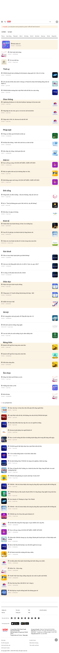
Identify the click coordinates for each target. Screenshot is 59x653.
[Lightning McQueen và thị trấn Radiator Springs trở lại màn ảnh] (55, 104)
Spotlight (10, 31)
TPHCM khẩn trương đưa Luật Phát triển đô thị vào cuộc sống (21, 90)
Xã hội (48, 36)
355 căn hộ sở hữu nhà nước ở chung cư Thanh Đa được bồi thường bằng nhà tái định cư (25, 82)
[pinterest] (22, 618)
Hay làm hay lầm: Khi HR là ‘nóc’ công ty (21, 583)
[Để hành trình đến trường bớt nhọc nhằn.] (4, 554)
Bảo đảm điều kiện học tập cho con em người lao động (25, 423)
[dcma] (32, 618)
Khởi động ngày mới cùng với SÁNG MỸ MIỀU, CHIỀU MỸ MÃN (21, 180)
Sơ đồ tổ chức (33, 640)
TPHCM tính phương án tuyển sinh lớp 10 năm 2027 (25, 476)
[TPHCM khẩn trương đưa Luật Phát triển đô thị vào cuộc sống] (55, 92)
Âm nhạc (7, 373)
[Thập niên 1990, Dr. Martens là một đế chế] (55, 121)
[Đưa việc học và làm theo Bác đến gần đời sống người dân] (4, 410)
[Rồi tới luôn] (55, 396)
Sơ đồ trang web (5, 642)
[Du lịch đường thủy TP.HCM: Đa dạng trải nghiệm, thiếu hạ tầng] (4, 463)
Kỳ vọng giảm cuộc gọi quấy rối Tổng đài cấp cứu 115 (18, 316)
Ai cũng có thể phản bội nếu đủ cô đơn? (14, 273)
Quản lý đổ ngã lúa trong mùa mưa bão (14, 345)
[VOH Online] (9, 22)
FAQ (29, 612)
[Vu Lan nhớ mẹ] (4, 62)
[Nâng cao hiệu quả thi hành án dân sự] (55, 136)
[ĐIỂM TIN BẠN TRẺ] (55, 303)
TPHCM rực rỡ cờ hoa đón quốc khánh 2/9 (22, 514)
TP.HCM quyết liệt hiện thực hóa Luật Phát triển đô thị (26, 446)
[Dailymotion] (38, 618)
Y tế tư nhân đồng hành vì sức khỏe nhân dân (23, 453)
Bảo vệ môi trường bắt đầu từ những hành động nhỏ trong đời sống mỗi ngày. (32, 437)
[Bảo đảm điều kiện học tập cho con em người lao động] (4, 424)
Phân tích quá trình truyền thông (12, 284)
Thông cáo (18, 612)
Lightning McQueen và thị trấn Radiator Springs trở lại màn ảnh (21, 102)
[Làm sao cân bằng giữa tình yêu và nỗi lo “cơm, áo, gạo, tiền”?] (55, 266)
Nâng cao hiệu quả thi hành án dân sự (14, 134)
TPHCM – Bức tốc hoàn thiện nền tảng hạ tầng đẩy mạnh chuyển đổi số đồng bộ (33, 484)
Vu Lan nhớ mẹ (14, 60)
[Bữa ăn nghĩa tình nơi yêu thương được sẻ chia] (55, 173)
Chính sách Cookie (5, 647)
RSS (29, 610)
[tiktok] (18, 618)
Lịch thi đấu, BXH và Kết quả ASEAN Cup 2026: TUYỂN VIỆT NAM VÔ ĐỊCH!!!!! (24, 26)
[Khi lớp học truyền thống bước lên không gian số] (4, 592)
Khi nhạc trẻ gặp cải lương (10, 212)
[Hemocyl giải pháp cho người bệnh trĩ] (4, 432)
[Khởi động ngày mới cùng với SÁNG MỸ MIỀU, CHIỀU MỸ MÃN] (55, 182)
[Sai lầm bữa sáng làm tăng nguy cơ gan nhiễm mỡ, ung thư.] (4, 524)
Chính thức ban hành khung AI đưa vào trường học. (18, 224)
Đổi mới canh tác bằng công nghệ (12, 325)
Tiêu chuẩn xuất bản (34, 645)
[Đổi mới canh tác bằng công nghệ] (55, 327)
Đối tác (3, 612)
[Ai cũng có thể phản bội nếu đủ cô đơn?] (55, 274)
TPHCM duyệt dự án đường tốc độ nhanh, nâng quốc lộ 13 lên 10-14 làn (23, 73)
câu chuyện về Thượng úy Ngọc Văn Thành (22, 499)
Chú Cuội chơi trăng (15, 52)
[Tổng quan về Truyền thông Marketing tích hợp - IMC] (55, 295)
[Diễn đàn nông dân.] (55, 364)
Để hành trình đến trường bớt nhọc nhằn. (22, 552)
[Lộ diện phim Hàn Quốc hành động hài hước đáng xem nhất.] (4, 563)
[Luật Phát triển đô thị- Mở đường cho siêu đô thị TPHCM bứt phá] (4, 417)
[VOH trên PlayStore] (25, 623)
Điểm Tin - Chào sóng (16, 568)
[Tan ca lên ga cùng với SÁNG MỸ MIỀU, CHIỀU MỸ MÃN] (55, 165)
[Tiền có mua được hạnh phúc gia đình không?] (55, 257)
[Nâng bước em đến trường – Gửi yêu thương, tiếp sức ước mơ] (55, 196)
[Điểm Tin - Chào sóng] (4, 570)
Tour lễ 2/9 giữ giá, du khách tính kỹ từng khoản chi (18, 232)
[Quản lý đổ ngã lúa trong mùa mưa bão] (55, 347)
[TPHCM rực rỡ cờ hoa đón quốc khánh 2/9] (4, 516)
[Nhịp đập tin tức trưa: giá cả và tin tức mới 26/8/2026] (55, 112)
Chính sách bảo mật (5, 645)
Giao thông (8, 36)
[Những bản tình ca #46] (55, 387)
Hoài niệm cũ (16, 43)
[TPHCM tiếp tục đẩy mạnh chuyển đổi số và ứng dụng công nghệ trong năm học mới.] (4, 493)
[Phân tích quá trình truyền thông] (55, 286)
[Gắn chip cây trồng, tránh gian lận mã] (55, 153)
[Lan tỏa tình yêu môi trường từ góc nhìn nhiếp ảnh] (55, 335)
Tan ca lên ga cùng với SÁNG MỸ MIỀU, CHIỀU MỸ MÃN (19, 163)
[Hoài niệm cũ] (6, 44)
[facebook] (11, 618)
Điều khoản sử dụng (34, 642)
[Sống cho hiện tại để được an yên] (55, 379)
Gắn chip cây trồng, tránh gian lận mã (14, 151)
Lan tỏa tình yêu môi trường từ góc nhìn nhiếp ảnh (17, 333)
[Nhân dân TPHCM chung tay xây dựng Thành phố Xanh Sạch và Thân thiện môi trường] (4, 539)
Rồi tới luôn (6, 394)
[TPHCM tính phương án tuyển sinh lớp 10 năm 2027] (4, 477)
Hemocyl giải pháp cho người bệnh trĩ (21, 430)
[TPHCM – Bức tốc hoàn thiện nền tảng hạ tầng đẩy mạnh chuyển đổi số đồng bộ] (4, 486)
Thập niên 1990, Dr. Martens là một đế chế (15, 119)
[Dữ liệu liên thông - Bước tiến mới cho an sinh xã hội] (55, 144)
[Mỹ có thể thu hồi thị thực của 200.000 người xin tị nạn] (4, 547)
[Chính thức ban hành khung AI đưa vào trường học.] (55, 225)
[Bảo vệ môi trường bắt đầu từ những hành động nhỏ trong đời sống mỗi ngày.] (4, 439)
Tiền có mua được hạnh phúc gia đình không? (16, 255)
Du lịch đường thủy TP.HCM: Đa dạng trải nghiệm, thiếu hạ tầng (28, 461)
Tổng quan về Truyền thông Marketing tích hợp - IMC (18, 293)
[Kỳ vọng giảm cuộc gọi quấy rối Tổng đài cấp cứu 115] (55, 318)
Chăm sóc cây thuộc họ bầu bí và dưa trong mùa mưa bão (19, 241)
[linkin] (25, 618)
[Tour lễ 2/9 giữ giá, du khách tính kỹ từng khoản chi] (55, 234)
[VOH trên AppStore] (15, 623)
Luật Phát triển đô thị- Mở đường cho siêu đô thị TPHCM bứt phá (28, 415)
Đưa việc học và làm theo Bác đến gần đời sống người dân (26, 408)
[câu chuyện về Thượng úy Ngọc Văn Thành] (4, 501)
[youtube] (15, 618)
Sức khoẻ (37, 36)
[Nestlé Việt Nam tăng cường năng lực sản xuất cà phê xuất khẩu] (4, 577)
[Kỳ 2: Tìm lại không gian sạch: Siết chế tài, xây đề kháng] (55, 205)
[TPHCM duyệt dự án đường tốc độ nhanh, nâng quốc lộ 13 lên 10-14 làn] (55, 75)
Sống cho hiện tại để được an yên (12, 377)
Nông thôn (54, 36)
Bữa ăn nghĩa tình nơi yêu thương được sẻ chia (16, 171)
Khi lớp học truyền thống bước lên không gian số (24, 590)
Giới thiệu (3, 640)
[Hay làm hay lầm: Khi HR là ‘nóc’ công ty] (4, 585)
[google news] (28, 618)
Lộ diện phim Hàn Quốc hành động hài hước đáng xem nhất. (27, 561)
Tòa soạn (18, 610)
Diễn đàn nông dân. (9, 362)
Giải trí (20, 36)
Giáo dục (43, 36)
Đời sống (26, 36)
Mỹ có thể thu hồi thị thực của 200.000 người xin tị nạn (25, 545)
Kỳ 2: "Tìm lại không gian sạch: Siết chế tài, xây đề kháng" (20, 203)
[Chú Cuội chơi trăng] (4, 54)
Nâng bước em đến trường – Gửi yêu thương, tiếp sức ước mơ (20, 195)
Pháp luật (15, 36)
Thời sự (2, 36)
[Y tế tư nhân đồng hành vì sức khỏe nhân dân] (4, 455)
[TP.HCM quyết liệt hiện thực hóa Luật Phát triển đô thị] (4, 448)
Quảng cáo (4, 610)
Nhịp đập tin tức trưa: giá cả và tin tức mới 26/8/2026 (18, 111)
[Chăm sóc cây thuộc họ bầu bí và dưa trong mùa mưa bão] (55, 243)
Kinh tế (31, 36)
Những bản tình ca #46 (9, 385)
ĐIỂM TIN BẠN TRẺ (8, 302)
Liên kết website (43, 610)
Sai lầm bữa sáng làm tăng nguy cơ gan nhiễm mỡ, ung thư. (27, 522)
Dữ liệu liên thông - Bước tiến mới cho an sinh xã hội (18, 142)
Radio (4, 31)
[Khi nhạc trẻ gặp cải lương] (55, 214)
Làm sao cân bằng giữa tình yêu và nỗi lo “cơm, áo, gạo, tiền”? (21, 264)
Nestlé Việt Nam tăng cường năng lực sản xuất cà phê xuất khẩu (28, 576)
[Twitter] (35, 618)
